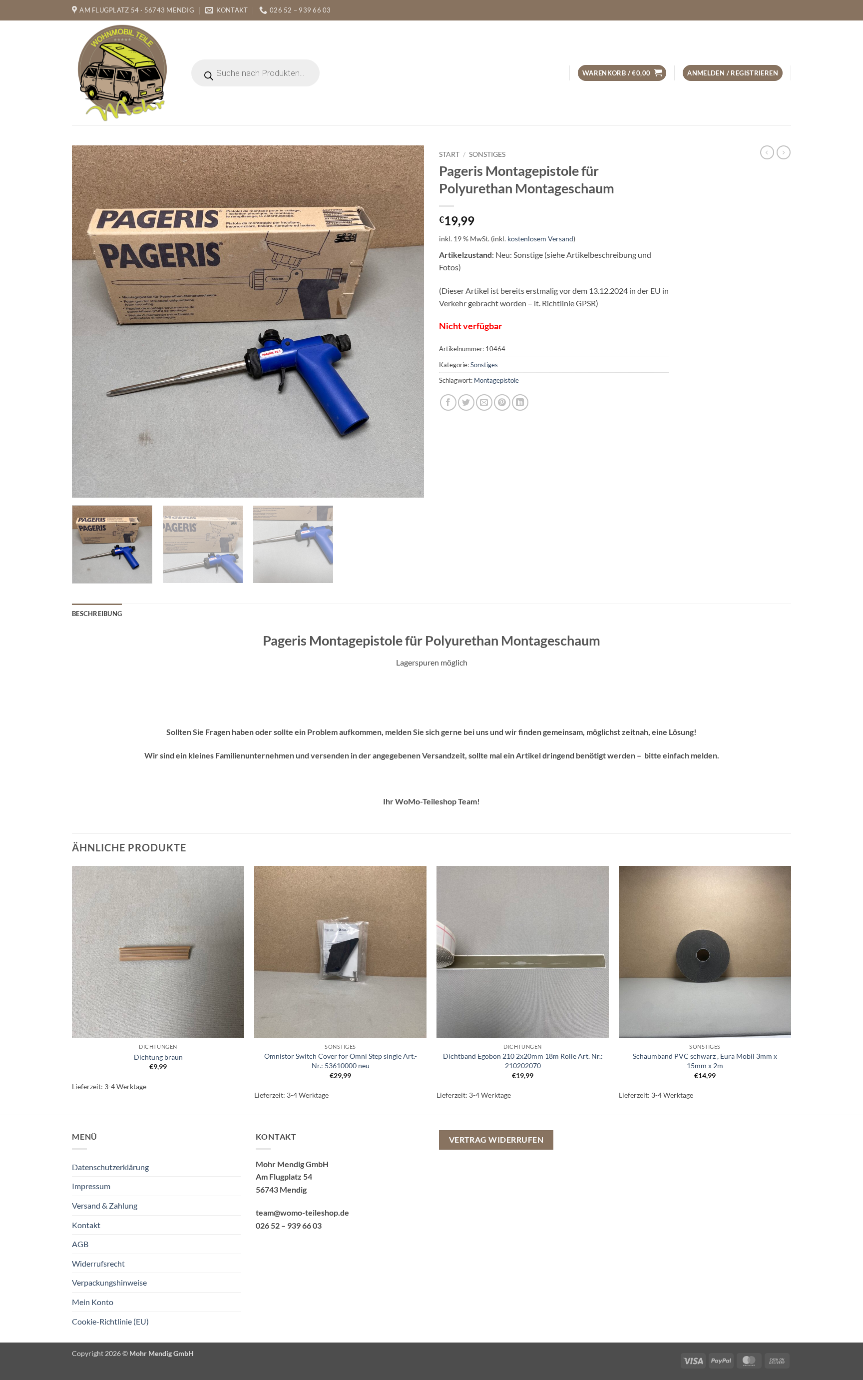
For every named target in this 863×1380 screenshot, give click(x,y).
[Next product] (767, 152)
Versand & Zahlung (104, 1205)
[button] (622, 73)
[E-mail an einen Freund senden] (484, 402)
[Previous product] (784, 152)
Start (449, 154)
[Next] (405, 321)
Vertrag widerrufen (496, 1139)
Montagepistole (496, 380)
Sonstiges (487, 154)
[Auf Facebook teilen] (448, 402)
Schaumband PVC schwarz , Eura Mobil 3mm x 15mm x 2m (705, 1061)
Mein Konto (92, 1302)
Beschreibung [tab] (97, 614)
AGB (80, 1244)
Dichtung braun (158, 1057)
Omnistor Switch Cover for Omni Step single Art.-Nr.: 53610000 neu (340, 1061)
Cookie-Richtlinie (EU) (110, 1321)
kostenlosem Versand (540, 238)
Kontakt (86, 1225)
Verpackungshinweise (109, 1282)
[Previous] (91, 321)
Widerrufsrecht (98, 1263)
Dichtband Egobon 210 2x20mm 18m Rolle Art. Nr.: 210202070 (523, 1061)
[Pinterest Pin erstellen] (502, 402)
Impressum (91, 1186)
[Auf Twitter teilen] (466, 402)
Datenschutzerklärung (110, 1167)
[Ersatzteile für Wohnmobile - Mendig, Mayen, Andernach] (123, 72)
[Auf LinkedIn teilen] (520, 402)
